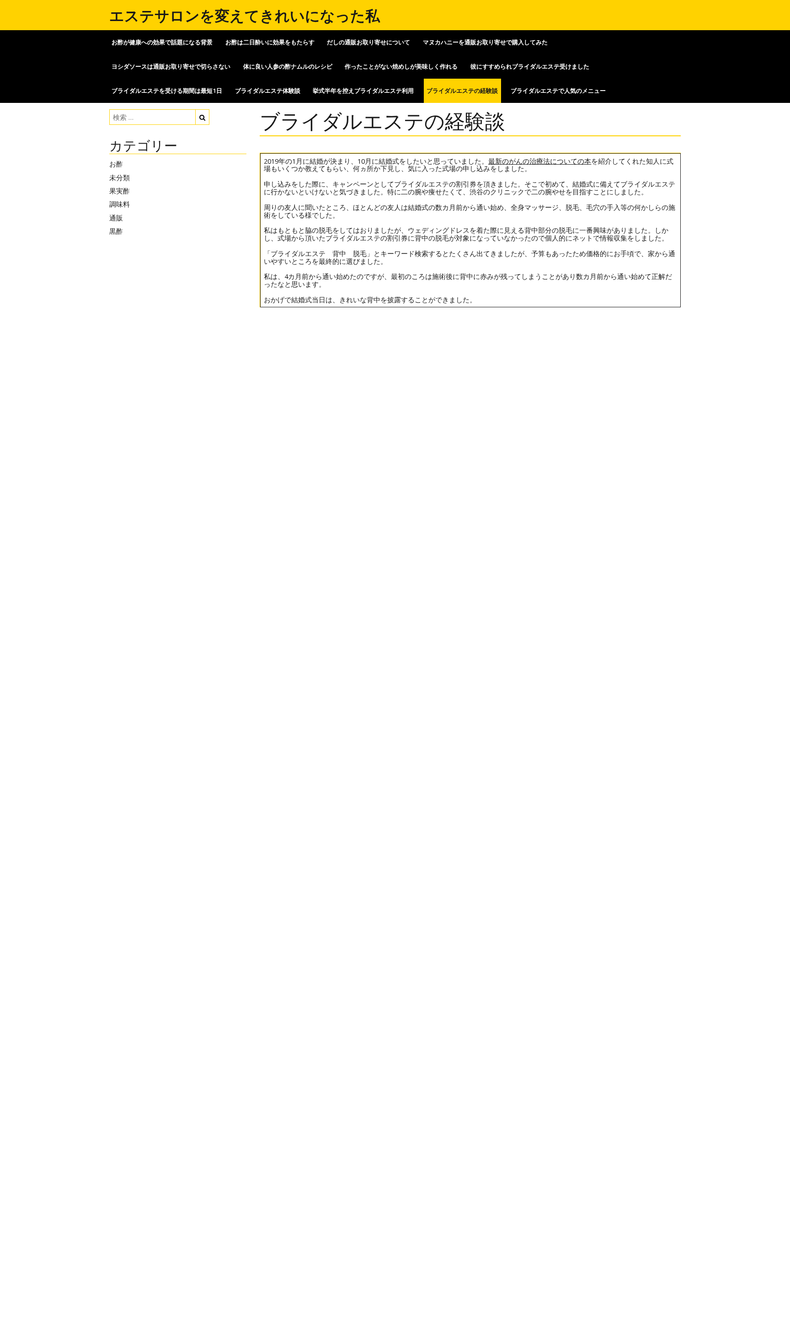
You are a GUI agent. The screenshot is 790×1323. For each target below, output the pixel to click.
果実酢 (119, 190)
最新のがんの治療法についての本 (539, 161)
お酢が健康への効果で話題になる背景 (162, 42)
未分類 (119, 177)
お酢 (116, 163)
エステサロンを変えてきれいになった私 (244, 15)
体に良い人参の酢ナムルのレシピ (287, 66)
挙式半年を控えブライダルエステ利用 (363, 90)
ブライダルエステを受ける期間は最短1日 (167, 90)
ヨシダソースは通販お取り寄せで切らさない (171, 66)
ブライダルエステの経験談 (462, 90)
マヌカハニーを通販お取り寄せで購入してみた (485, 42)
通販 (116, 217)
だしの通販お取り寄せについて (368, 42)
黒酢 (116, 231)
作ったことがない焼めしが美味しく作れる (401, 66)
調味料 (119, 204)
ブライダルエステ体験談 (267, 90)
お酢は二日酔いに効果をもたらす (270, 42)
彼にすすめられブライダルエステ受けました (529, 66)
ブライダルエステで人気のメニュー (558, 90)
